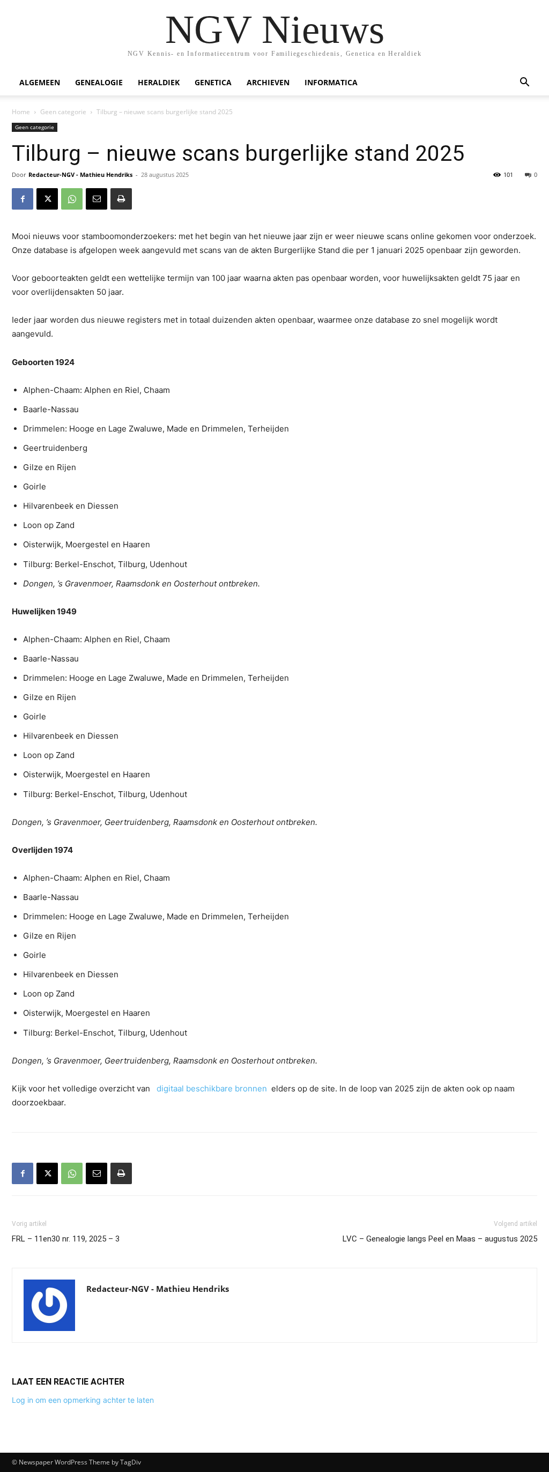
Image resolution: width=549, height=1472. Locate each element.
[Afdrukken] (121, 199)
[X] (47, 199)
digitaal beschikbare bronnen (212, 1088)
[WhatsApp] (72, 199)
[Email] (96, 199)
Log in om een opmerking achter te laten (83, 1399)
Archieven (268, 82)
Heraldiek (159, 82)
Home (21, 111)
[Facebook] (22, 199)
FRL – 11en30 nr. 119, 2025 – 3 (66, 1239)
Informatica (331, 82)
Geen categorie (63, 111)
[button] (524, 83)
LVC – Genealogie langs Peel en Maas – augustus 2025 (440, 1239)
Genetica (213, 82)
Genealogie (99, 82)
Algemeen (39, 82)
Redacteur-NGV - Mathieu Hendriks (80, 174)
